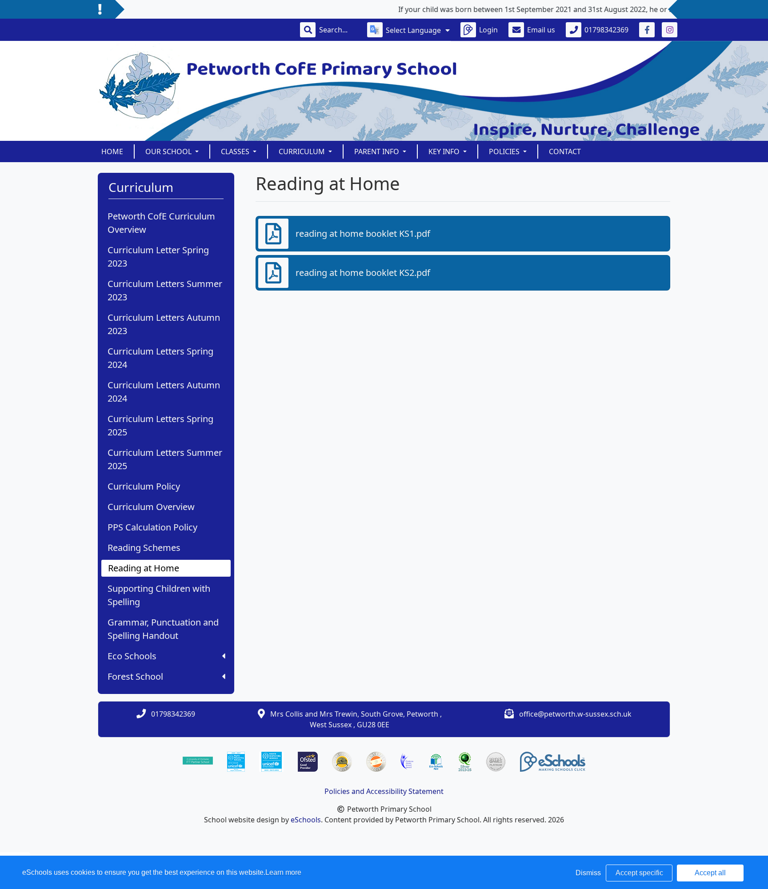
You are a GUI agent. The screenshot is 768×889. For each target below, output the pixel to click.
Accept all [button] (710, 873)
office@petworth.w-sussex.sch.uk (575, 714)
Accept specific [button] (639, 873)
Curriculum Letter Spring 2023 (158, 256)
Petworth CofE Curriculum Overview (161, 222)
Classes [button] (236, 151)
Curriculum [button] (303, 151)
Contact (565, 151)
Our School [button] (169, 151)
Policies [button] (505, 151)
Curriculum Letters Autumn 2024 (164, 391)
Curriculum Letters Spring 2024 (160, 358)
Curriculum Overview (151, 507)
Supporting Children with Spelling (159, 595)
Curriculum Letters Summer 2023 (165, 290)
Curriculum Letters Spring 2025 (160, 425)
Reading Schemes (144, 548)
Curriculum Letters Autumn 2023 (164, 324)
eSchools (306, 820)
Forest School (135, 676)
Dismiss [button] (588, 873)
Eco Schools (132, 656)
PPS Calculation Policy (152, 527)
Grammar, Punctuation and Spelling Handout (163, 629)
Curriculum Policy (144, 486)
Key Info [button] (444, 151)
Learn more (283, 872)
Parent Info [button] (377, 151)
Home (112, 151)
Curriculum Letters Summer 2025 (165, 459)
